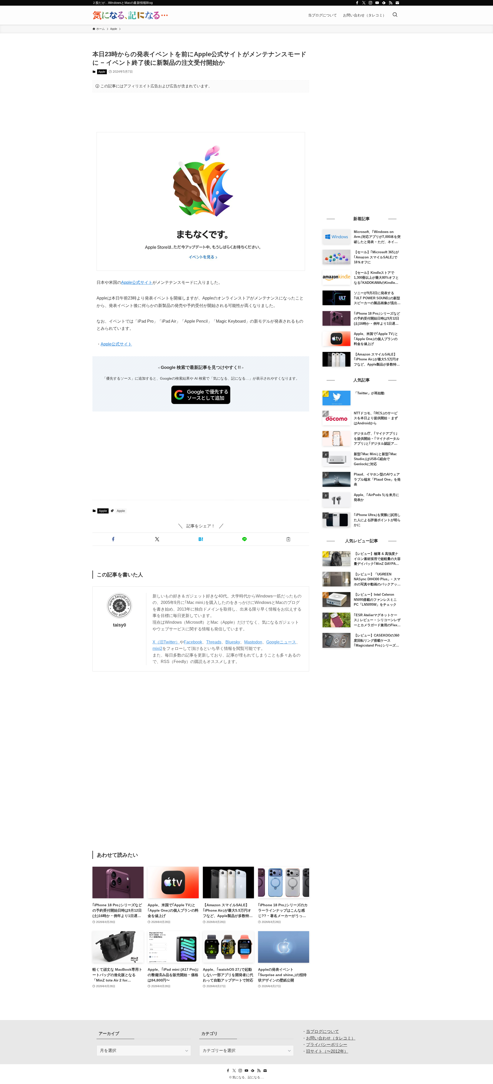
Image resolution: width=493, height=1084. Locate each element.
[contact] (397, 3)
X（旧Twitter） (166, 642)
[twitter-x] (364, 3)
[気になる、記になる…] (130, 15)
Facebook (193, 642)
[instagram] (370, 3)
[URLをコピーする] (288, 539)
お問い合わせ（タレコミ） (330, 1038)
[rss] (390, 3)
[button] (113, 539)
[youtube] (377, 3)
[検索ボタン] (395, 15)
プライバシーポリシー (326, 1044)
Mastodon (253, 642)
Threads (213, 642)
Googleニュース (281, 642)
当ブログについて (322, 1031)
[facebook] (357, 3)
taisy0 (119, 625)
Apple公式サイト (137, 282)
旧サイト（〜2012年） (327, 1051)
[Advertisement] (200, 112)
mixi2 (157, 648)
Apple (101, 71)
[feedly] (384, 3)
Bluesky (232, 642)
